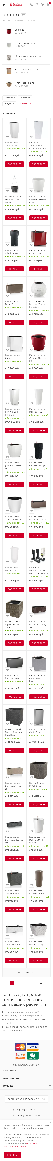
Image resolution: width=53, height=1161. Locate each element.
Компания (9, 1070)
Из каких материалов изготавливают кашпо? (24, 1021)
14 (41, 983)
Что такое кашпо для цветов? (22, 1012)
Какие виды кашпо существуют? (23, 1015)
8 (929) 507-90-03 (27, 1110)
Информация (11, 1078)
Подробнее (14, 164)
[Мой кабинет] (42, 4)
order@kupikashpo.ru (29, 1115)
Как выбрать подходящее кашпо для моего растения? (24, 1028)
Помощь (7, 1086)
